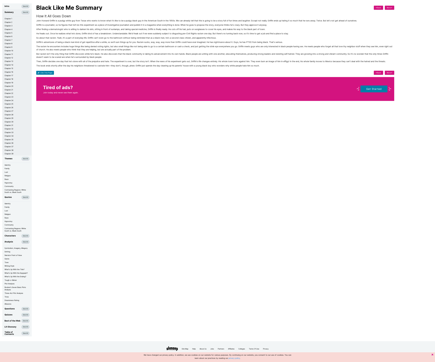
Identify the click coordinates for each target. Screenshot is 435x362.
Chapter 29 (9, 118)
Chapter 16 (9, 72)
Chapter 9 (8, 47)
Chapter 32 (9, 129)
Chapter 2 (8, 22)
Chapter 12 (9, 58)
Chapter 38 (9, 150)
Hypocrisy (8, 183)
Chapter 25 (9, 104)
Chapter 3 (8, 26)
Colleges (241, 349)
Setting (7, 252)
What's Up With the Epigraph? (16, 273)
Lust (6, 172)
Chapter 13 (9, 61)
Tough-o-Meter (11, 280)
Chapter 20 (9, 86)
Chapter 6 (8, 36)
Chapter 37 (9, 146)
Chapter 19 (9, 83)
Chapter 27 (9, 111)
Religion (8, 176)
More (389, 8)
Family (7, 168)
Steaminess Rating (12, 300)
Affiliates (231, 349)
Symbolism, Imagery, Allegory (16, 248)
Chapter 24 (9, 100)
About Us (203, 349)
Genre (7, 259)
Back (379, 8)
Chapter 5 (8, 33)
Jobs (212, 349)
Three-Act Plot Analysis (14, 293)
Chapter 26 (9, 107)
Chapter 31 (9, 125)
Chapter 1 (8, 19)
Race (6, 179)
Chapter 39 (9, 154)
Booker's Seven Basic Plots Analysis (15, 288)
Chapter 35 (9, 139)
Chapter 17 (9, 75)
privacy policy (234, 358)
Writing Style (9, 266)
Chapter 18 (9, 79)
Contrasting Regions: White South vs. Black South (15, 191)
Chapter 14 (9, 65)
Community (9, 186)
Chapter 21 (9, 90)
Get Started (374, 88)
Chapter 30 (9, 122)
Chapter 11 (9, 54)
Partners (221, 349)
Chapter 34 (9, 136)
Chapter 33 (9, 132)
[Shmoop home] (172, 348)
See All (25, 6)
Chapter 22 (9, 93)
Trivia (7, 297)
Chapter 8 (8, 43)
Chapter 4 (8, 29)
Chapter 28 (9, 115)
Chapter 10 (9, 51)
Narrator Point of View (13, 255)
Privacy (266, 349)
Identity (8, 165)
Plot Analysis (9, 284)
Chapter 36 (9, 143)
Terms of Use (254, 349)
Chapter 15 (9, 68)
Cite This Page (45, 73)
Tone (6, 262)
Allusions (8, 304)
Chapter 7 (8, 40)
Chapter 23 (9, 97)
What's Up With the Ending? (15, 276)
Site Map (185, 349)
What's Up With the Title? (14, 269)
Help (194, 349)
